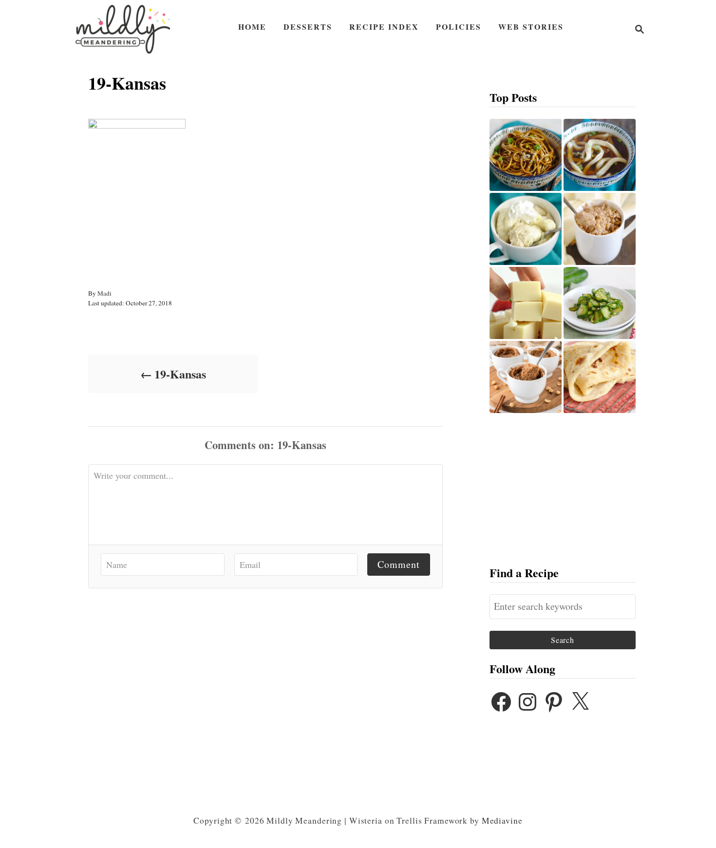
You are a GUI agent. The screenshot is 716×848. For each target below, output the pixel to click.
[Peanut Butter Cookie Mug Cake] (526, 377)
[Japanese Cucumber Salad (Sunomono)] (600, 303)
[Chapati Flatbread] (600, 377)
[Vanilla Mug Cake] (526, 229)
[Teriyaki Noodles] (526, 155)
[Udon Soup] (600, 155)
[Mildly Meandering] (122, 29)
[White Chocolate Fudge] (526, 303)
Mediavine (502, 820)
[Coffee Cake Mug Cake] (600, 229)
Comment (398, 564)
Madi (104, 293)
